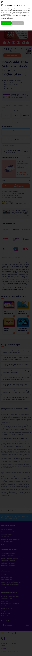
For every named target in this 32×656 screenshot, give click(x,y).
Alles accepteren (6, 23)
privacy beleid (6, 15)
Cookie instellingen (17, 23)
